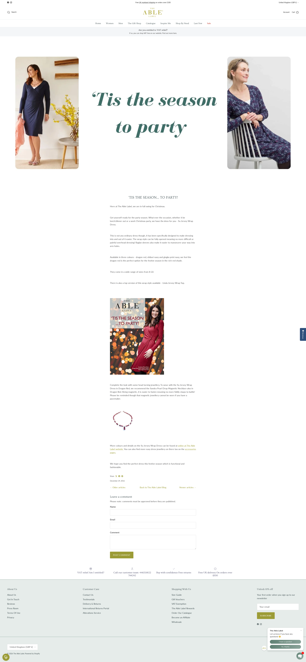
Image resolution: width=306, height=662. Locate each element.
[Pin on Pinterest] (122, 476)
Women (110, 23)
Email (112, 519)
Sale (209, 23)
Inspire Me (165, 23)
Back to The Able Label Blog (153, 487)
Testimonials (89, 599)
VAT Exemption (179, 603)
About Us (11, 595)
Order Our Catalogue (182, 613)
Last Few (198, 23)
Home (98, 23)
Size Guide (177, 595)
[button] (299, 655)
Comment (114, 532)
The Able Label (18, 654)
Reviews (11, 603)
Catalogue (151, 23)
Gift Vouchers (178, 599)
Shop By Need (182, 23)
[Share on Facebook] (119, 476)
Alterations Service (92, 613)
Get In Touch (13, 599)
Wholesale (177, 622)
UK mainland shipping (147, 2)
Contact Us (88, 595)
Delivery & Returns (92, 603)
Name (113, 506)
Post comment (121, 555)
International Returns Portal (96, 608)
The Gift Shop (134, 23)
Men (120, 23)
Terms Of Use (13, 613)
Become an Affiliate (181, 617)
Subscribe (266, 615)
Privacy (10, 617)
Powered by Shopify (32, 654)
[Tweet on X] (116, 476)
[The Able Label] (153, 12)
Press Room (12, 608)
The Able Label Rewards (183, 608)
